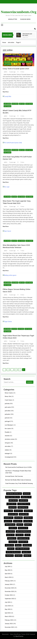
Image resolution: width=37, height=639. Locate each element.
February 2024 (9, 580)
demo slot (12, 507)
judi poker (7, 414)
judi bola (7, 403)
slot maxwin (23, 541)
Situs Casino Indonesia (23, 531)
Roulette (7, 432)
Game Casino (22, 507)
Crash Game (8, 400)
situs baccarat (23, 528)
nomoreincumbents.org (18, 12)
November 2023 (9, 591)
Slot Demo (11, 538)
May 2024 (7, 570)
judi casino (7, 62)
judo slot (8, 521)
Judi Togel (28, 517)
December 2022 (9, 627)
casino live (23, 500)
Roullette (13, 528)
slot (27, 535)
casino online (11, 504)
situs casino (10, 531)
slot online (7, 64)
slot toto (10, 548)
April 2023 (7, 613)
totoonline (9, 555)
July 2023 (7, 602)
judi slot (22, 62)
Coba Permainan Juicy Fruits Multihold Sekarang (19, 483)
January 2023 (8, 623)
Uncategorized (9, 457)
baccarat (27, 493)
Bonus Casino (9, 393)
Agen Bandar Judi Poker (14, 493)
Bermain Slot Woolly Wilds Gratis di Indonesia (18, 480)
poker (19, 524)
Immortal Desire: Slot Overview (14, 476)
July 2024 (7, 566)
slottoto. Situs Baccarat (22, 548)
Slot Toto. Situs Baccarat (13, 552)
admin (5, 72)
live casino (8, 428)
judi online (15, 62)
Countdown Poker (23, 504)
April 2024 (7, 573)
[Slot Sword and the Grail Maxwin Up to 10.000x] (18, 35)
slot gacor (29, 62)
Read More (6, 92)
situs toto (10, 535)
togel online (26, 552)
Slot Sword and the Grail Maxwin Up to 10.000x (27, 34)
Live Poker (28, 521)
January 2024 (8, 584)
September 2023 (9, 598)
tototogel (7, 453)
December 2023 (9, 588)
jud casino (18, 510)
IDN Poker (8, 510)
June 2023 (8, 605)
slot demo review (9, 439)
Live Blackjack (9, 425)
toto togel (19, 555)
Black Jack (13, 500)
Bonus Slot (8, 396)
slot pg (18, 545)
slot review (27, 545)
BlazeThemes (19, 636)
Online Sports (10, 524)
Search (29, 382)
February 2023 (9, 620)
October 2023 (8, 595)
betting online (26, 497)
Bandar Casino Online (12, 497)
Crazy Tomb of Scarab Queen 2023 (16, 69)
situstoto (7, 435)
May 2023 (7, 609)
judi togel (20, 329)
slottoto (7, 450)
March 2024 (8, 577)
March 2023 (8, 616)
